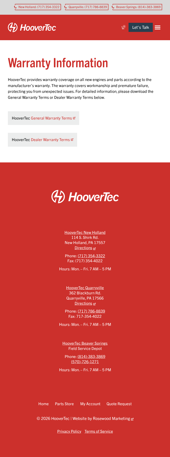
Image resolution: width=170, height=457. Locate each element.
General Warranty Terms (51, 118)
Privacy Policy (69, 431)
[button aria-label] (38, 7)
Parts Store (64, 403)
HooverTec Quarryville (85, 287)
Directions (83, 247)
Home (43, 403)
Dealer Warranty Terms (50, 139)
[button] (157, 27)
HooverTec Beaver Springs (85, 343)
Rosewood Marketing (111, 418)
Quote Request (119, 403)
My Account (90, 403)
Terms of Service (99, 431)
